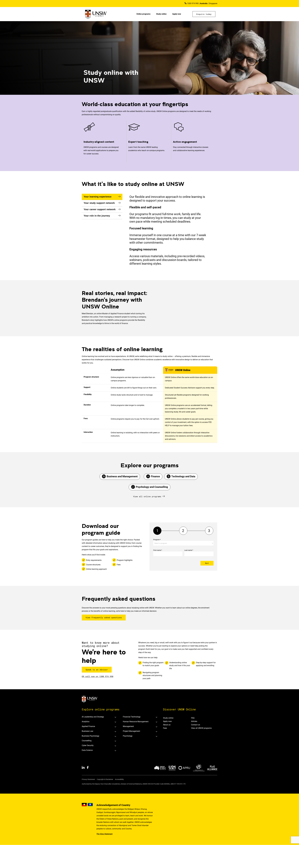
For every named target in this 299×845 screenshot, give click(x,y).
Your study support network (99, 203)
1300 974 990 (192, 3)
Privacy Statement (88, 779)
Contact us (195, 725)
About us (166, 725)
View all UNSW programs (201, 728)
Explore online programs (100, 709)
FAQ (192, 718)
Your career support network (100, 209)
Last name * (188, 550)
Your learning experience (97, 196)
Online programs (143, 14)
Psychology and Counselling (152, 486)
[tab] (102, 197)
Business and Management (122, 476)
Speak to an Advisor (97, 670)
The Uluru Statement (104, 834)
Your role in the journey (97, 215)
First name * (157, 550)
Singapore (213, 3)
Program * (157, 540)
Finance (155, 476)
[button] (204, 14)
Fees (165, 728)
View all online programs (147, 496)
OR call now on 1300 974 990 (97, 676)
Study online (161, 14)
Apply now (176, 14)
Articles (194, 721)
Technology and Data (183, 476)
